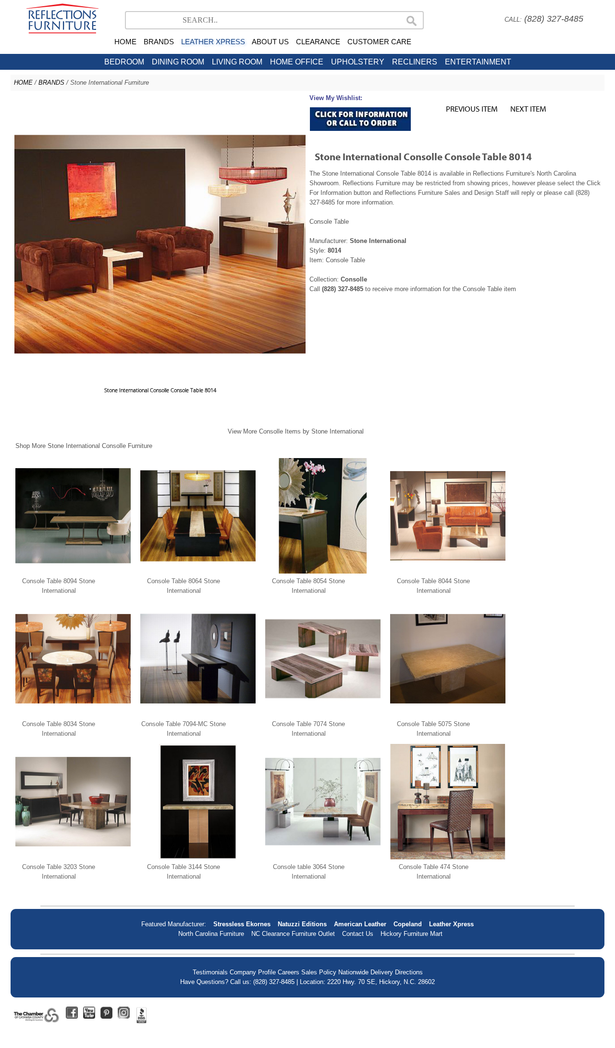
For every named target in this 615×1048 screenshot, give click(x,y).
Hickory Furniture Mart (412, 933)
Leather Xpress (451, 924)
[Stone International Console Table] (73, 571)
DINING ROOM (178, 62)
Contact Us (357, 933)
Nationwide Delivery (365, 972)
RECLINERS (414, 62)
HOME (125, 42)
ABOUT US (270, 42)
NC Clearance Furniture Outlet (293, 933)
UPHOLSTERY (357, 62)
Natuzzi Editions (302, 924)
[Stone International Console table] (323, 857)
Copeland (408, 924)
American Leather (360, 924)
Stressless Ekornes (242, 924)
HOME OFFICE (296, 62)
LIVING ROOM (237, 62)
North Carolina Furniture (211, 933)
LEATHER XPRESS (213, 42)
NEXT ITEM (528, 108)
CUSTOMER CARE (379, 42)
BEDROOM (124, 62)
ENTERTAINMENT (478, 62)
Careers (288, 972)
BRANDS (159, 42)
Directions (409, 972)
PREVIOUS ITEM (472, 108)
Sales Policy (318, 972)
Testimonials (210, 972)
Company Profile (253, 972)
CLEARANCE (318, 42)
